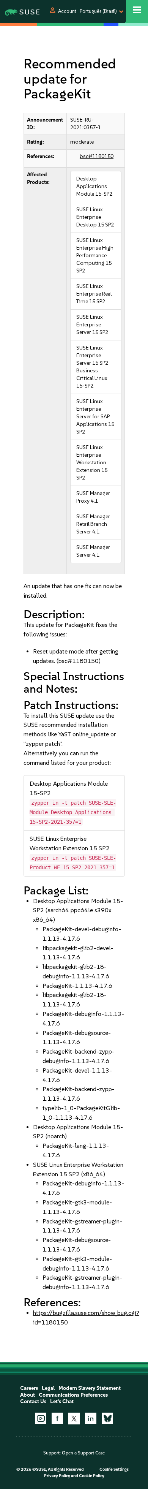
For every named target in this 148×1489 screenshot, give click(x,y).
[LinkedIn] (90, 1418)
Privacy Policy (57, 1475)
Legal (48, 1388)
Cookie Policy (91, 1475)
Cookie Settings (114, 1469)
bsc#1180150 (96, 156)
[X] (74, 1418)
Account (67, 11)
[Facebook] (57, 1418)
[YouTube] (40, 1418)
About (27, 1395)
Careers (29, 1388)
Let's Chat (62, 1401)
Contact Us (33, 1401)
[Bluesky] (107, 1418)
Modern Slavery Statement (89, 1388)
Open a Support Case (83, 1453)
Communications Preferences (73, 1395)
